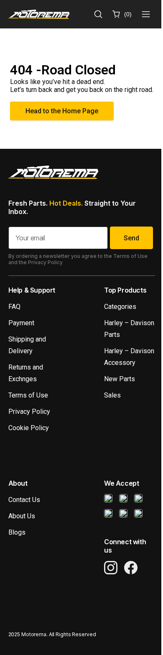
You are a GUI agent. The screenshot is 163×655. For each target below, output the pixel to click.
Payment (21, 323)
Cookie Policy (28, 428)
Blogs (16, 532)
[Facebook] (131, 567)
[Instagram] (110, 567)
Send (131, 238)
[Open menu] (146, 14)
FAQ (14, 307)
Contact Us (24, 500)
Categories (120, 307)
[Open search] (98, 14)
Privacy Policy (29, 411)
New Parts (119, 379)
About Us (21, 516)
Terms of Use (28, 395)
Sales (112, 395)
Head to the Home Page (61, 111)
